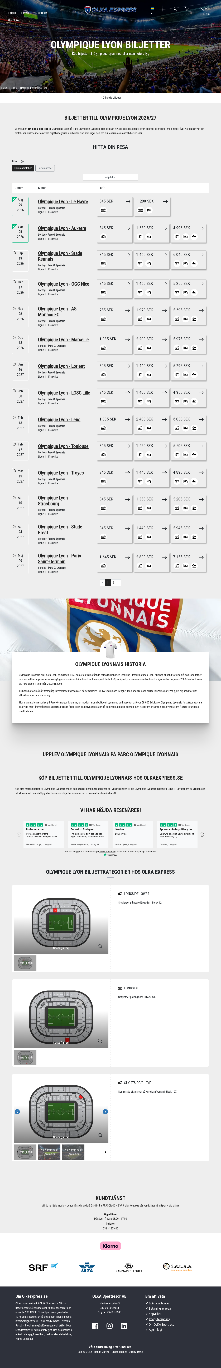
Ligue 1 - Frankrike (20, 88)
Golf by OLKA (85, 1352)
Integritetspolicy (159, 1319)
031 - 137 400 (205, 12)
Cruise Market (119, 1352)
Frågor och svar (159, 1303)
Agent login (156, 1330)
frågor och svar (113, 1205)
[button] (153, 11)
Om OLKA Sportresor (162, 1324)
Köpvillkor (155, 1314)
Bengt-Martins (101, 1352)
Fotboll (4, 88)
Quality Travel (136, 1352)
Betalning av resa (160, 1308)
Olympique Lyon (39, 88)
